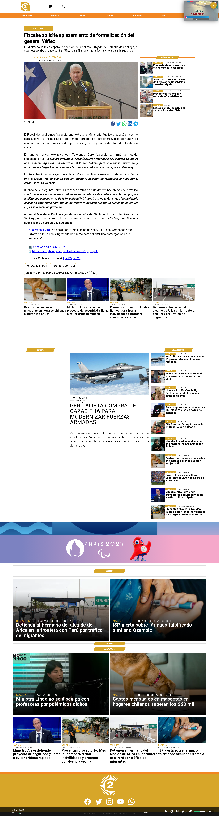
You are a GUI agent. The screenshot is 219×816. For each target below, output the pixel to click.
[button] (36, 266)
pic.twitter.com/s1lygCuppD (80, 251)
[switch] (184, 811)
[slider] (20, 813)
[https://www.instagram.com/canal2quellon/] (109, 804)
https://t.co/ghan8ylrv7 (47, 251)
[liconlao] (158, 444)
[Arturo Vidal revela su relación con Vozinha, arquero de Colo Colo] (158, 376)
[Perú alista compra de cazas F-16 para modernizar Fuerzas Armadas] (158, 359)
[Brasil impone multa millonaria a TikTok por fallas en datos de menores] (158, 410)
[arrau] (158, 495)
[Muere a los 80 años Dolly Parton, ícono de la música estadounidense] (158, 393)
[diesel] (146, 68)
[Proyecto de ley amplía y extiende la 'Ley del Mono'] (146, 96)
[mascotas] (158, 461)
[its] (146, 82)
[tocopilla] (146, 110)
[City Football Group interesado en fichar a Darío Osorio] (158, 427)
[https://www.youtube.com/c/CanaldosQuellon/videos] (120, 804)
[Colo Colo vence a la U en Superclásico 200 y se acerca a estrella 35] (158, 478)
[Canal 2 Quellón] (50, 8)
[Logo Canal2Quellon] (25, 10)
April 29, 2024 (71, 258)
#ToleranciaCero (39, 230)
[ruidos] (158, 512)
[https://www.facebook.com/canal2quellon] (87, 804)
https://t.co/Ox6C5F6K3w (49, 247)
